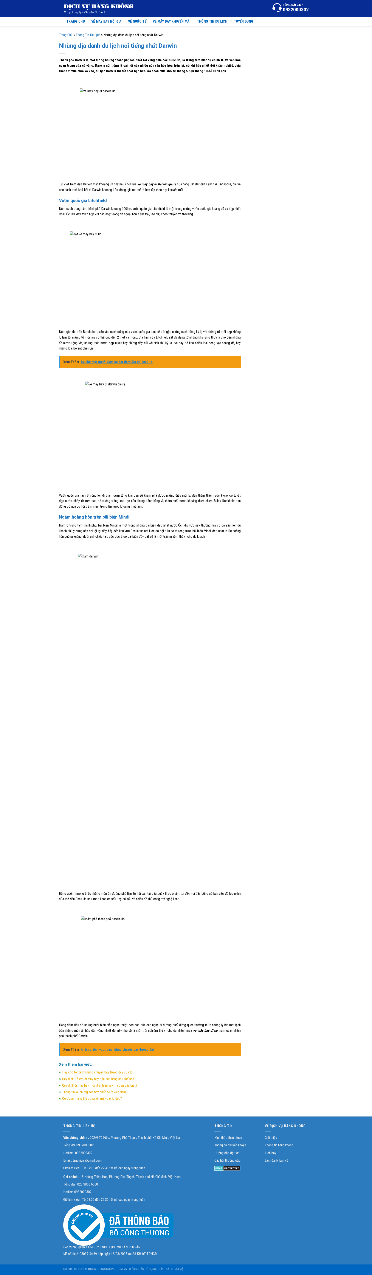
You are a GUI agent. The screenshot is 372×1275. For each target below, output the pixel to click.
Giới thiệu (271, 1138)
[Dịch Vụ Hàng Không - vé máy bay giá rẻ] (98, 8)
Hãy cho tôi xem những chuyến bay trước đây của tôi (97, 1072)
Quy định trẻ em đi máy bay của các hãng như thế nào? (99, 1079)
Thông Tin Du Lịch (88, 35)
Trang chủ (76, 21)
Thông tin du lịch (212, 21)
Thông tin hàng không (279, 1145)
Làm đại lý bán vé (276, 1160)
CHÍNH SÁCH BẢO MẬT (171, 1269)
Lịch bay (270, 1153)
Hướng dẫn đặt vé (226, 1153)
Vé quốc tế (137, 21)
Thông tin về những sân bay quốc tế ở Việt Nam (94, 1092)
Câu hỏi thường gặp (227, 1160)
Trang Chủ (66, 35)
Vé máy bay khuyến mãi (172, 21)
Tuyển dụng (243, 21)
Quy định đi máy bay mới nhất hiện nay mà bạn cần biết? (99, 1085)
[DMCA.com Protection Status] (227, 1168)
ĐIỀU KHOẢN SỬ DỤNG (142, 1269)
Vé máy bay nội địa (106, 21)
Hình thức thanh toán (228, 1138)
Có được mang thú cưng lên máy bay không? (92, 1098)
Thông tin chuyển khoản (230, 1145)
